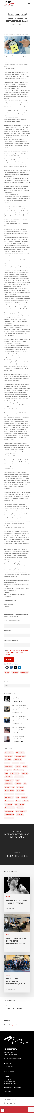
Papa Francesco (20, 794)
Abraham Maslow (9, 752)
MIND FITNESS (8, 1067)
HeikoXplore (15, 672)
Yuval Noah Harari (9, 818)
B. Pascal (7, 672)
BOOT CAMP (8, 1069)
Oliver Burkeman (9, 794)
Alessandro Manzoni (20, 756)
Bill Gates (7, 763)
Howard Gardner (14, 773)
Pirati (17, 797)
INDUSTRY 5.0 (8, 776)
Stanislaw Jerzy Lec (10, 807)
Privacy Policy (8, 1087)
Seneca (18, 801)
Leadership (18, 783)
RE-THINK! (24, 797)
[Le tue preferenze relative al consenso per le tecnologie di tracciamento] (2, 1110)
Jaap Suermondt (19, 776)
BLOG (11, 14)
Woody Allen (20, 814)
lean (25, 783)
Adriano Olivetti (20, 752)
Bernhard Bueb (18, 759)
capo (22, 763)
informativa (22, 650)
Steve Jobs (20, 807)
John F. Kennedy (9, 780)
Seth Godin (25, 801)
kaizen (17, 780)
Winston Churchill (9, 814)
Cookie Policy (17, 1087)
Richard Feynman (9, 801)
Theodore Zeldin (9, 811)
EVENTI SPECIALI (9, 1071)
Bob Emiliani (15, 763)
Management (20, 787)
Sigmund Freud (8, 804)
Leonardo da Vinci (9, 787)
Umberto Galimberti (21, 811)
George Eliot (8, 770)
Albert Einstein (8, 756)
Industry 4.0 (25, 773)
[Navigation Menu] (29, 3)
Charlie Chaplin (8, 766)
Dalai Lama (17, 766)
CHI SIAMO (7, 1091)
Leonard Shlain (24, 672)
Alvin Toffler (8, 759)
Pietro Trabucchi (9, 797)
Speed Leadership (19, 804)
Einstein (25, 766)
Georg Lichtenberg (19, 770)
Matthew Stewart (9, 790)
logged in (13, 1024)
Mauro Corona (20, 790)
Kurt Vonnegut (8, 783)
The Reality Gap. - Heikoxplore (13, 1008)
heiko (6, 773)
